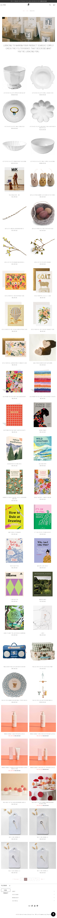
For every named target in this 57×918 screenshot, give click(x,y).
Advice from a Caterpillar (27, 914)
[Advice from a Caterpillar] (28, 4)
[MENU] (0, 4)
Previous (16, 879)
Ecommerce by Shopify (45, 914)
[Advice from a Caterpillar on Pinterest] (37, 906)
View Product (5, 891)
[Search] (50, 4)
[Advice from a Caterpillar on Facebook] (32, 906)
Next (42, 879)
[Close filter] (10, 885)
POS (36, 914)
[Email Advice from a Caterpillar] (29, 906)
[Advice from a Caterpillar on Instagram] (35, 906)
